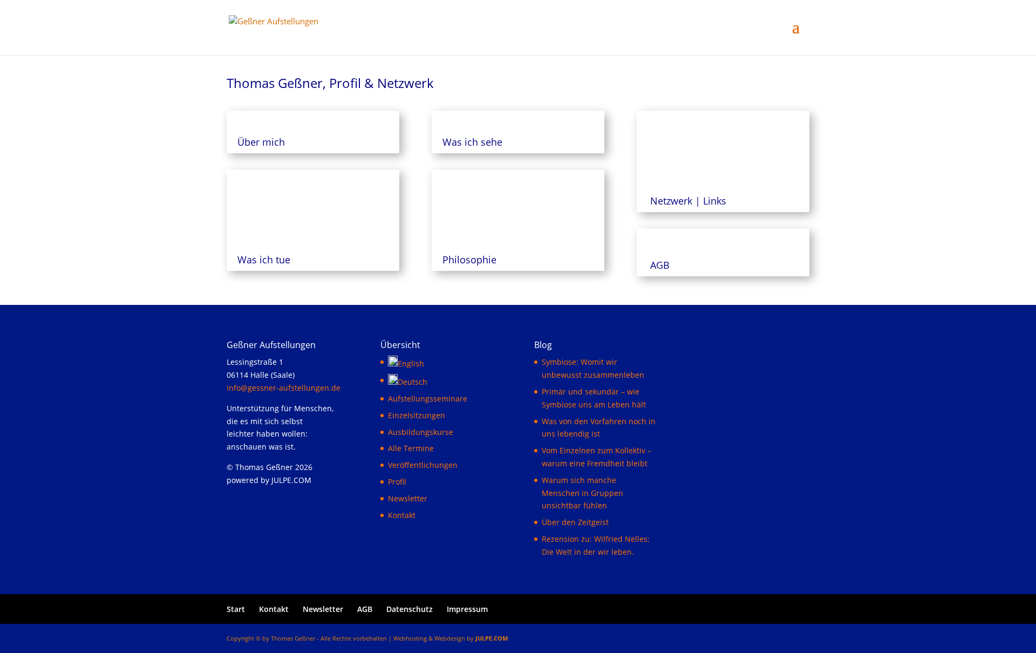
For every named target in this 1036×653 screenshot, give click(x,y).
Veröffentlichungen (423, 465)
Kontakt (401, 515)
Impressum (467, 609)
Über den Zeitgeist (575, 522)
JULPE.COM (491, 638)
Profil (397, 482)
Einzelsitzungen (416, 415)
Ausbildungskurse (420, 432)
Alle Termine (411, 448)
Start (236, 609)
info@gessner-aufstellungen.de (283, 388)
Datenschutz (409, 609)
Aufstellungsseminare (427, 398)
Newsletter (407, 498)
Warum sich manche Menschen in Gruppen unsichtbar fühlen (582, 493)
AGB (364, 609)
